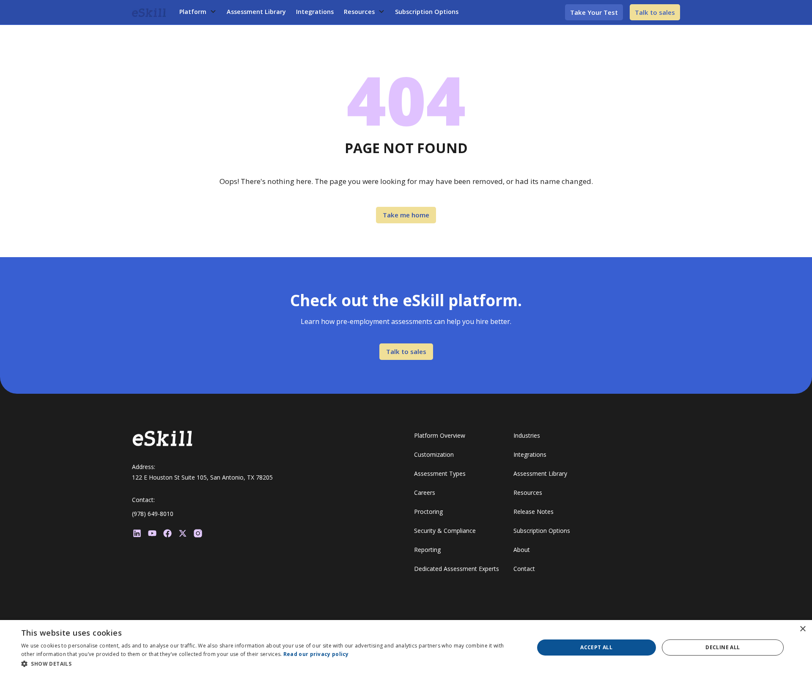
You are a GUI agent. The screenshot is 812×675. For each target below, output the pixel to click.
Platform (192, 12)
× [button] (802, 629)
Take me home (406, 215)
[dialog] (406, 647)
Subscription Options (426, 12)
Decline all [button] (722, 647)
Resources (359, 12)
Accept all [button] (596, 647)
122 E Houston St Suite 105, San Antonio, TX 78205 (202, 477)
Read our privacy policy (316, 654)
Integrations (315, 12)
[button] (198, 11)
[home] (149, 12)
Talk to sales (655, 12)
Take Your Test (594, 12)
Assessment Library (256, 12)
